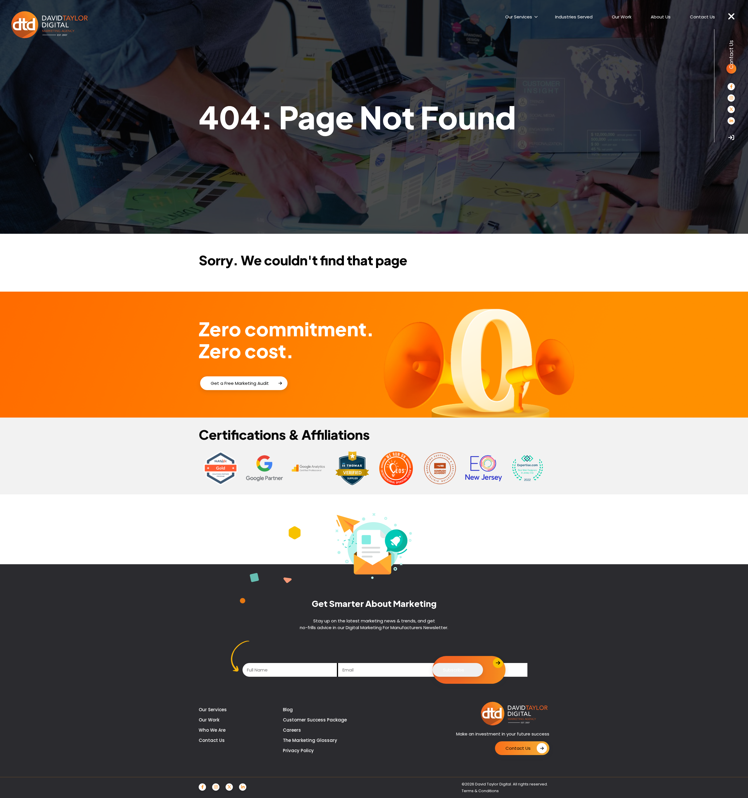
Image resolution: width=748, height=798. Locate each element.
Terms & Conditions (480, 791)
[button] (731, 16)
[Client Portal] (731, 137)
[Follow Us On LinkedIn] (731, 120)
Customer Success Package (315, 720)
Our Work (209, 720)
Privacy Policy (298, 750)
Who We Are (212, 730)
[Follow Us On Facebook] (731, 86)
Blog (288, 710)
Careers (292, 730)
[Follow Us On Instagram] (731, 98)
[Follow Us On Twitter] (731, 109)
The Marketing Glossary (310, 740)
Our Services (213, 710)
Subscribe (453, 670)
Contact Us (212, 740)
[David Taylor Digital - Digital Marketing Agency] (49, 25)
